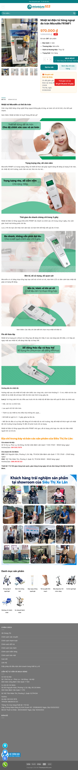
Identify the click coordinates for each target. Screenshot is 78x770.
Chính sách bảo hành (8, 648)
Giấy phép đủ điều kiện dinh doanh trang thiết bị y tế (20, 666)
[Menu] (3, 6)
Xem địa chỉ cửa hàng (67, 67)
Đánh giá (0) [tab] (12, 99)
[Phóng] (4, 64)
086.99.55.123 (16, 461)
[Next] (34, 42)
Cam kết (4, 659)
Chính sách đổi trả (8, 644)
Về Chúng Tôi (6, 633)
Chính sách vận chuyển (9, 637)
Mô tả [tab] (3, 99)
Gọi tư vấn (49, 67)
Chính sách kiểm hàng (9, 652)
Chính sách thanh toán (9, 641)
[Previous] (4, 42)
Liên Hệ (4, 663)
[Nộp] (74, 13)
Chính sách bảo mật (8, 655)
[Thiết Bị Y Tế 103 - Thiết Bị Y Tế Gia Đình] (39, 7)
